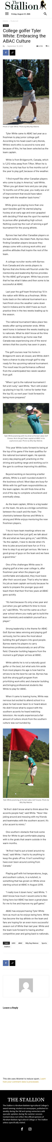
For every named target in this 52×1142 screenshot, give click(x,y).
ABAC (20, 943)
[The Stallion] (26, 5)
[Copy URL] (12, 52)
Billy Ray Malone (32, 943)
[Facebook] (6, 52)
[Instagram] (30, 1129)
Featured (14, 21)
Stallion (7, 946)
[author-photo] (26, 992)
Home (5, 21)
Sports (6, 26)
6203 (13, 943)
